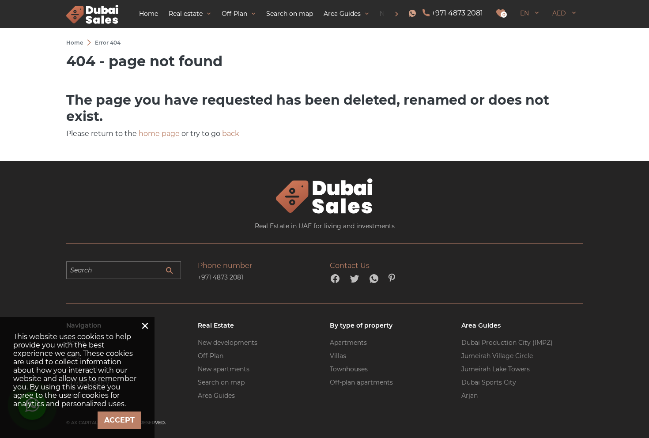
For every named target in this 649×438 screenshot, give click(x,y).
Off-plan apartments (361, 382)
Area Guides (216, 396)
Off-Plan (210, 356)
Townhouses (349, 369)
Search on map (221, 382)
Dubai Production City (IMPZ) (507, 343)
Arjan (469, 396)
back (230, 133)
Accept (119, 420)
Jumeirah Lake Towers (495, 369)
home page (159, 133)
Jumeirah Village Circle (497, 356)
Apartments (348, 343)
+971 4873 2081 (457, 13)
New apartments (223, 369)
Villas (338, 356)
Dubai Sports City (488, 382)
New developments (227, 343)
